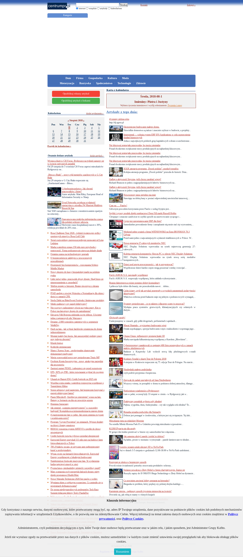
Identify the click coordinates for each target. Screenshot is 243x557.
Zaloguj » (191, 5)
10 (85, 131)
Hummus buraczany (59, 404)
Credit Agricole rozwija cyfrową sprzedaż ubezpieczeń (74, 436)
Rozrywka (85, 83)
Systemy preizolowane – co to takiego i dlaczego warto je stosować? (154, 303)
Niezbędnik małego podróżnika (137, 369)
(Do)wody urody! (117, 317)
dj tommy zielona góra (119, 119)
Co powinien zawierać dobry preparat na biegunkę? (147, 480)
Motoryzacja (67, 83)
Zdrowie (141, 83)
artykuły (103, 8)
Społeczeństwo (104, 83)
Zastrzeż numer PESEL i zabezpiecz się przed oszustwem (76, 368)
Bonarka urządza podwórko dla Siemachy (142, 412)
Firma (79, 78)
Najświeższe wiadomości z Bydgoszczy (141, 390)
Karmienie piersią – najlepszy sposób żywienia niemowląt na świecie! (140, 491)
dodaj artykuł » (96, 155)
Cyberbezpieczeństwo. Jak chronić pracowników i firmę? (77, 190)
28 (61, 140)
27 (53, 140)
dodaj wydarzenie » (94, 113)
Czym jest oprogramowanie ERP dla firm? (143, 221)
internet (82, 8)
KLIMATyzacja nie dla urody (122, 428)
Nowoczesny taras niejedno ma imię (140, 195)
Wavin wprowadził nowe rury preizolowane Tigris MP (75, 357)
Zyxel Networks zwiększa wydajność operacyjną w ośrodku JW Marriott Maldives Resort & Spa (82, 205)
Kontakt (144, 5)
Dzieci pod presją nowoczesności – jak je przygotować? (149, 264)
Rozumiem (122, 551)
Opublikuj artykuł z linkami (76, 100)
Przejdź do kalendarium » (59, 146)
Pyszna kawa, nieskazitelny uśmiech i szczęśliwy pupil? (75, 468)
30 (77, 140)
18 (92, 134)
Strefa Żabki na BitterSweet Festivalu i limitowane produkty (77, 300)
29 (69, 140)
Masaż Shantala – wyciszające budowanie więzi (145, 325)
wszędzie (93, 8)
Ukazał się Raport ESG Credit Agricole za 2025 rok (73, 379)
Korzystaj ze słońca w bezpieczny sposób (127, 462)
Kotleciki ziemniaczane (60, 347)
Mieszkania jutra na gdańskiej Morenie (126, 420)
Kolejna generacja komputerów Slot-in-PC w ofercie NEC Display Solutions (158, 253)
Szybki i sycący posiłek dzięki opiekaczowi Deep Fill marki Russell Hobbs (142, 213)
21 (61, 137)
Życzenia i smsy (175, 105)
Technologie (124, 83)
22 (69, 137)
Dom (68, 78)
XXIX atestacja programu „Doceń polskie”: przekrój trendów (151, 168)
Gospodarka (95, 78)
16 (77, 134)
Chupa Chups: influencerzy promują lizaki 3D (144, 336)
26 (99, 137)
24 (85, 137)
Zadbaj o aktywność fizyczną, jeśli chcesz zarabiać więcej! (135, 179)
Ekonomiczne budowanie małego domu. (141, 127)
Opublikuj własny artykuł (76, 93)
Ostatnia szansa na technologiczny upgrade (69, 254)
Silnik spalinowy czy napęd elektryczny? (68, 304)
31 (85, 140)
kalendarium (116, 8)
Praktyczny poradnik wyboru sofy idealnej (143, 401)
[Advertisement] (121, 46)
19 (99, 134)
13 (53, 134)
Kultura (112, 78)
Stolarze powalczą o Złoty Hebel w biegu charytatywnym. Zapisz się (154, 470)
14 (61, 134)
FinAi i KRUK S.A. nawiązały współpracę (128, 275)
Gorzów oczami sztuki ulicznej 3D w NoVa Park (141, 447)
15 (69, 134)
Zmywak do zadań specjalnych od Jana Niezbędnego (147, 380)
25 (92, 137)
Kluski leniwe (56, 343)
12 (99, 131)
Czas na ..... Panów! (118, 205)
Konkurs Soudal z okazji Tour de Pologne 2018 (145, 359)
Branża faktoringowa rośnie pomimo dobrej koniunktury (134, 283)
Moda (125, 78)
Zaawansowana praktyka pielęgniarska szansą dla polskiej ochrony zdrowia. (82, 220)
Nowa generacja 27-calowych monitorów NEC (145, 243)
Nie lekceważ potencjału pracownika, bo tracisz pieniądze (134, 145)
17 (85, 134)
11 (92, 131)
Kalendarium (54, 113)
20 (53, 137)
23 (77, 137)
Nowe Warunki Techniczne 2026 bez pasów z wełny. (74, 479)
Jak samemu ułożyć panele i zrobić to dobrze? (144, 436)
